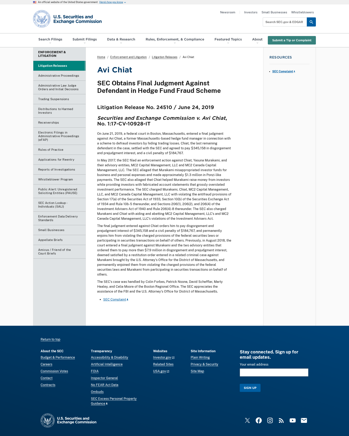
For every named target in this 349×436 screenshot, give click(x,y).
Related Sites (163, 364)
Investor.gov (162, 357)
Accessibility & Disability (109, 357)
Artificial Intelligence (107, 364)
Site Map (197, 371)
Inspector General (104, 378)
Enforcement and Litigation (128, 57)
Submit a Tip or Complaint (291, 40)
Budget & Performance (58, 357)
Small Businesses (274, 12)
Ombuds (97, 392)
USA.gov (159, 371)
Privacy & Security (204, 364)
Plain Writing (200, 357)
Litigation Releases (164, 57)
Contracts (48, 385)
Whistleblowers (302, 12)
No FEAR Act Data (104, 385)
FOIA (95, 371)
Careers (46, 364)
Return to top (50, 339)
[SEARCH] (311, 22)
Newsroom (227, 12)
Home (101, 57)
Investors (251, 12)
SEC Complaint (114, 299)
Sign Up (250, 387)
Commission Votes (54, 371)
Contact (47, 378)
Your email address (254, 364)
